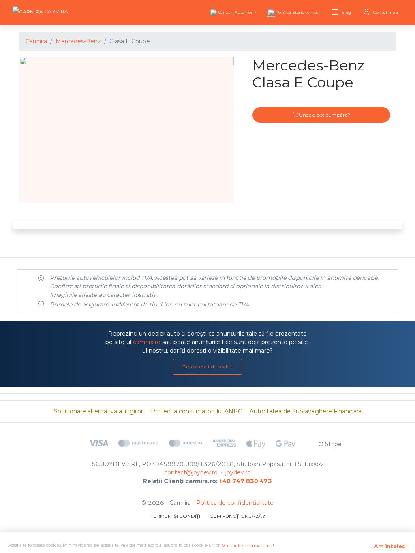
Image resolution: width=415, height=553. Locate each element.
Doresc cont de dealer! (207, 367)
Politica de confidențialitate (235, 502)
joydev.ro (238, 472)
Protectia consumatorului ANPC (197, 411)
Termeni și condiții (175, 516)
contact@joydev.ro (191, 472)
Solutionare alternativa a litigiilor (99, 411)
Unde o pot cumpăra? (324, 115)
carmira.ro (146, 342)
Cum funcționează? (237, 516)
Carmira (36, 41)
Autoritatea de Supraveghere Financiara (306, 411)
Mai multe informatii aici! (248, 545)
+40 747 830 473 (245, 481)
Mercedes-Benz (78, 41)
